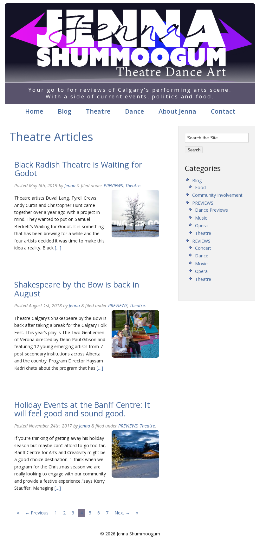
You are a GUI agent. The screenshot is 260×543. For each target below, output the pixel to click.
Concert (203, 248)
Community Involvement (217, 195)
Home (34, 111)
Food (200, 187)
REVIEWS (201, 241)
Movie (201, 264)
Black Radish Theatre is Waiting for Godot (78, 169)
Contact (223, 111)
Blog (64, 111)
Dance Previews (211, 210)
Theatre (98, 111)
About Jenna (177, 111)
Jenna (69, 185)
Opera (201, 225)
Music (201, 218)
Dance (134, 111)
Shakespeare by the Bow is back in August (76, 289)
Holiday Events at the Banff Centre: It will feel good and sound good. (82, 409)
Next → (122, 513)
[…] (57, 248)
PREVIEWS (113, 185)
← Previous (37, 513)
